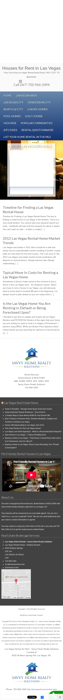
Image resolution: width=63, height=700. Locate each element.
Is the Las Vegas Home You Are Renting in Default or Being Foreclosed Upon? (26, 307)
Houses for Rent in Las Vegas (31, 68)
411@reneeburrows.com (15, 564)
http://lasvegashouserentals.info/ (42, 689)
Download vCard (11, 568)
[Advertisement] (31, 31)
